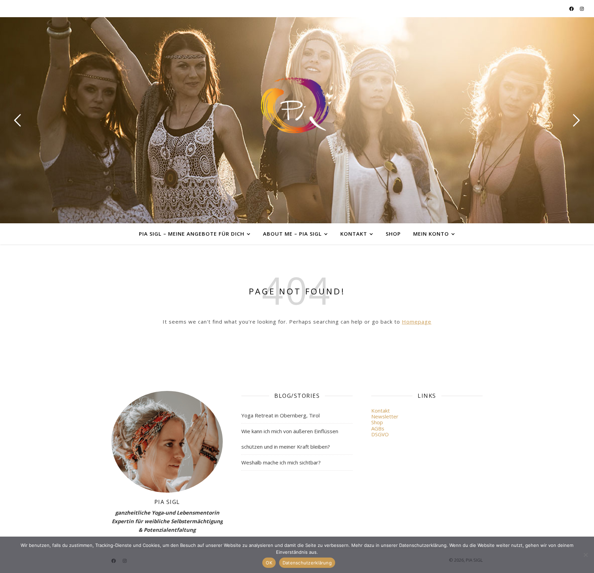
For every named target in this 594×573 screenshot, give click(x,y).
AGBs (377, 428)
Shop (393, 233)
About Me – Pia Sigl (292, 233)
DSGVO (380, 434)
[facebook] (572, 8)
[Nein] (585, 554)
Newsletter (384, 416)
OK (269, 562)
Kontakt (353, 233)
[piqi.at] (297, 105)
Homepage (416, 321)
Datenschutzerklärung (307, 562)
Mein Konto (431, 233)
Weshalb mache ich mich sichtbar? (281, 462)
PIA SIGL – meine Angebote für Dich (191, 233)
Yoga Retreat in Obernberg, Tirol (280, 415)
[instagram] (582, 8)
